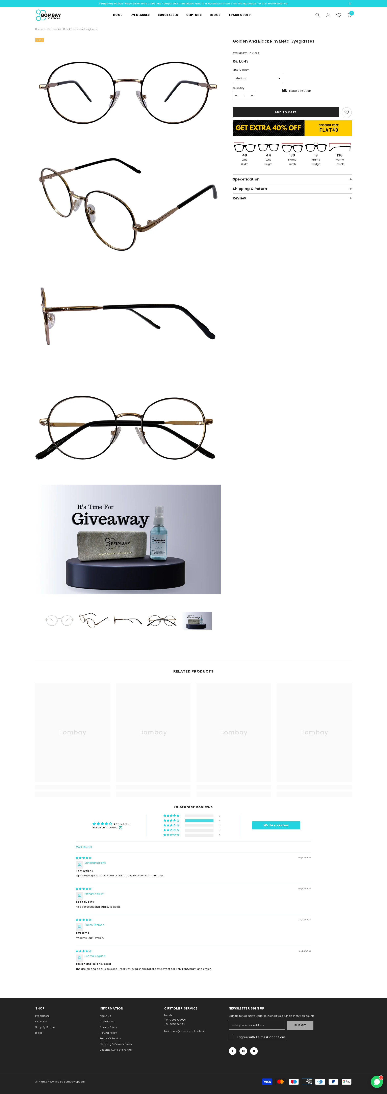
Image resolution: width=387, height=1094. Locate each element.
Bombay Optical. (74, 1081)
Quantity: (239, 88)
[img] (83, 857)
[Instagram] (243, 1051)
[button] (171, 820)
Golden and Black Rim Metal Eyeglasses (273, 41)
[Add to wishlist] (347, 112)
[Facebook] (232, 1051)
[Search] (317, 15)
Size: (241, 70)
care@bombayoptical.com (189, 1031)
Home (39, 29)
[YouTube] (254, 1051)
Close (350, 3)
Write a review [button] (275, 825)
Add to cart (285, 112)
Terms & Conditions (271, 1037)
